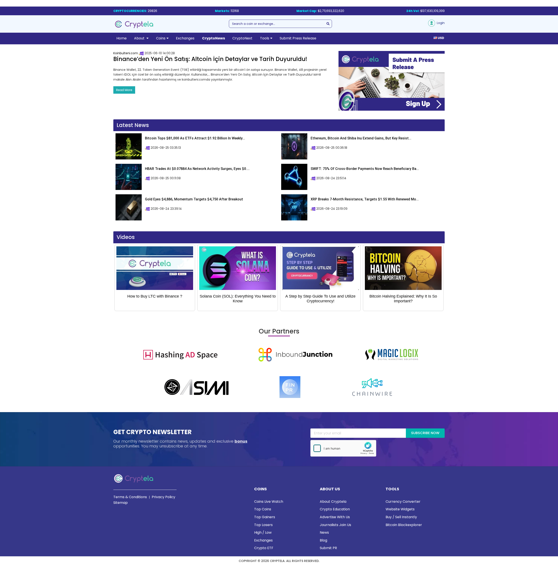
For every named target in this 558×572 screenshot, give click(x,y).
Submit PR (328, 547)
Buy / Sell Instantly (401, 517)
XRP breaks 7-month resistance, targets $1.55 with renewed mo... (365, 199)
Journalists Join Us (335, 524)
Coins (160, 38)
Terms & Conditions (130, 496)
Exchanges (185, 38)
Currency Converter (403, 501)
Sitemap (120, 502)
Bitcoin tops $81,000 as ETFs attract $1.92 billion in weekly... (195, 138)
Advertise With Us (335, 517)
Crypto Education (335, 509)
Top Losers (263, 524)
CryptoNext (242, 38)
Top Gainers (264, 517)
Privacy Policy (163, 496)
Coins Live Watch (268, 501)
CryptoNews (213, 38)
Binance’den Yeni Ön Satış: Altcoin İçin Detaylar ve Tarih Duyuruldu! (210, 59)
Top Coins (262, 509)
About (139, 38)
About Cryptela (333, 501)
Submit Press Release (298, 38)
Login (440, 23)
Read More (124, 90)
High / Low (263, 532)
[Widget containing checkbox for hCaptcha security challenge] (343, 448)
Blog (323, 540)
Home (121, 38)
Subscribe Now (425, 432)
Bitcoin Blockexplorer (404, 524)
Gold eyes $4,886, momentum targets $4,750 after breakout (194, 199)
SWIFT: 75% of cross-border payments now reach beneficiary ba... (365, 169)
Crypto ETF (263, 547)
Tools (264, 38)
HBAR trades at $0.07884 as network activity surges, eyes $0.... (197, 169)
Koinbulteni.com (125, 53)
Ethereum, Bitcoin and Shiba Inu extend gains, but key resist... (361, 138)
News (324, 532)
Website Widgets (400, 509)
